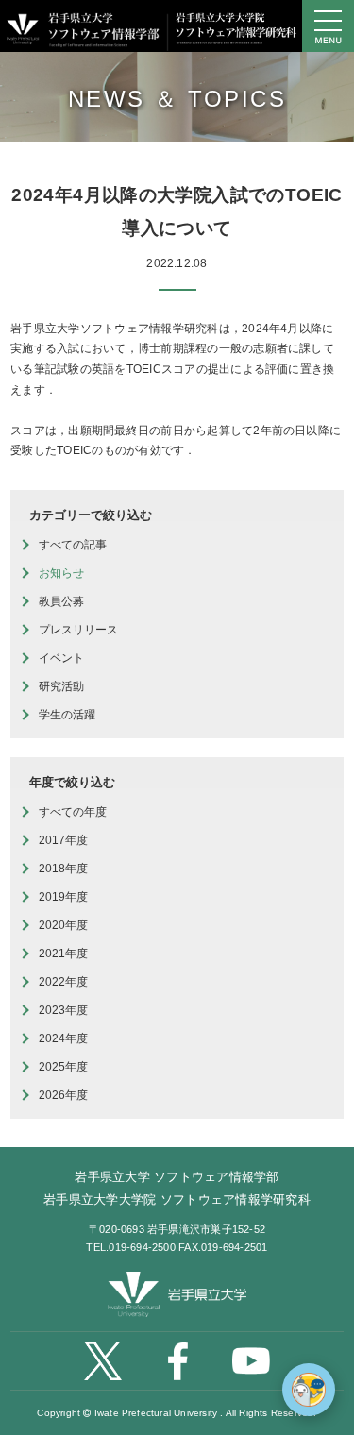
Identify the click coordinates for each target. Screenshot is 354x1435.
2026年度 (63, 1095)
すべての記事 (73, 544)
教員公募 (61, 601)
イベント (61, 658)
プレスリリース (78, 629)
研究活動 (61, 686)
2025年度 (63, 1066)
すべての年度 (73, 812)
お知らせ (61, 573)
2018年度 (63, 868)
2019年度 (63, 896)
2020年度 (63, 925)
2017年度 (63, 840)
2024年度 (63, 1038)
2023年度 (63, 1010)
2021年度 (63, 953)
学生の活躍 (67, 714)
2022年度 (63, 981)
